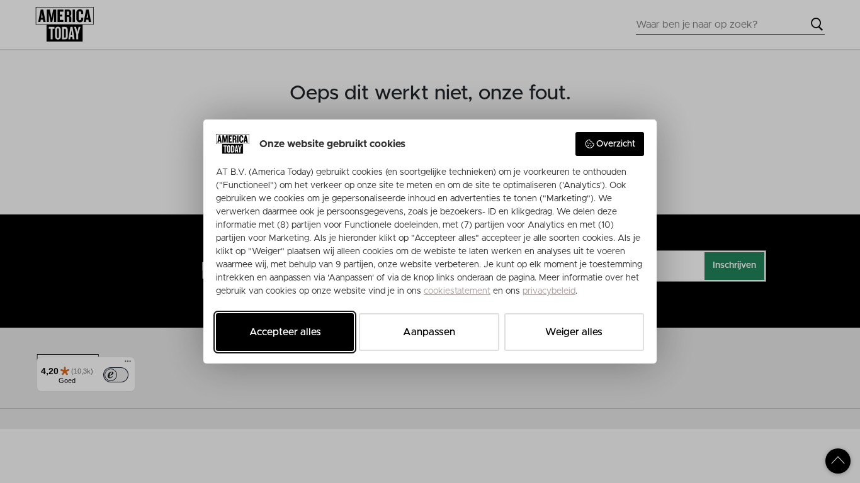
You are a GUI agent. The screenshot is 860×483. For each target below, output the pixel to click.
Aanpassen (429, 332)
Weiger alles (574, 332)
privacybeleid (549, 291)
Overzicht (615, 144)
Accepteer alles (285, 332)
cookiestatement (457, 291)
